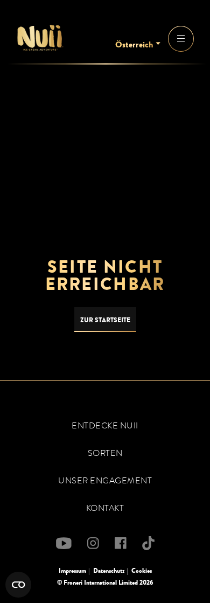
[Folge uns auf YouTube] (64, 543)
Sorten (105, 453)
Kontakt (105, 508)
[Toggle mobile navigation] (181, 39)
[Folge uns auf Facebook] (121, 543)
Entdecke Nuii (105, 426)
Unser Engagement (105, 481)
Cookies (141, 570)
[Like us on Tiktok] (148, 543)
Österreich (134, 44)
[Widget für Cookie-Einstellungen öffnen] (18, 585)
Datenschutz (108, 570)
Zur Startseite (105, 320)
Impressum (72, 570)
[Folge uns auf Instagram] (93, 543)
